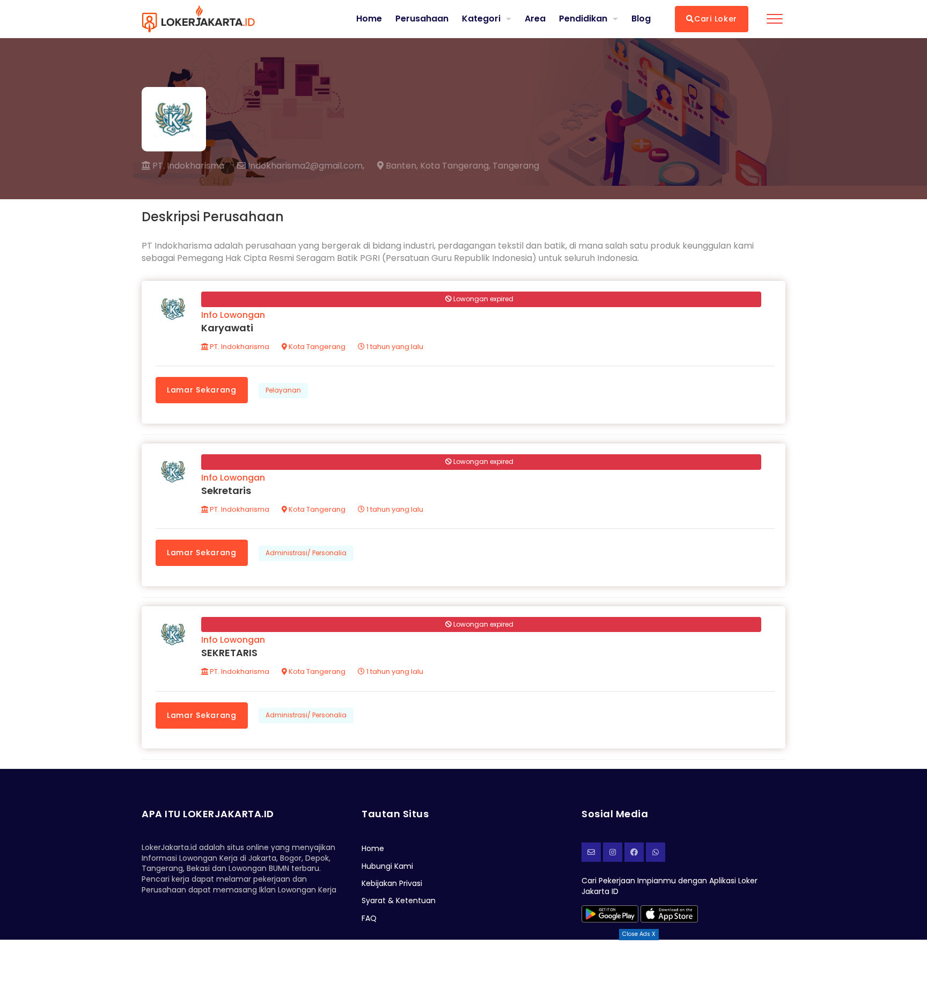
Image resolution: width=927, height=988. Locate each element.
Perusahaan (421, 19)
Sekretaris (226, 490)
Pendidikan (583, 18)
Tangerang (515, 166)
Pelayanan (283, 390)
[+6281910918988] (655, 852)
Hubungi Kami (387, 866)
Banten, (401, 166)
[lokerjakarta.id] (634, 852)
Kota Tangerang (316, 347)
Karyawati (227, 328)
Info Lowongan (233, 315)
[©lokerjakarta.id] (612, 852)
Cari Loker (715, 18)
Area (535, 18)
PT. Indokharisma (187, 166)
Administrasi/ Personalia (306, 552)
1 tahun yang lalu (394, 347)
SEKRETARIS (229, 652)
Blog (641, 19)
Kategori (481, 18)
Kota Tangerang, (455, 166)
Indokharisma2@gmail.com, (305, 166)
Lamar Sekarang (202, 389)
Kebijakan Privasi (392, 883)
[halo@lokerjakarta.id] (591, 852)
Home (369, 19)
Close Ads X (639, 934)
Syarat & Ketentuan (399, 900)
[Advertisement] (463, 964)
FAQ (369, 918)
